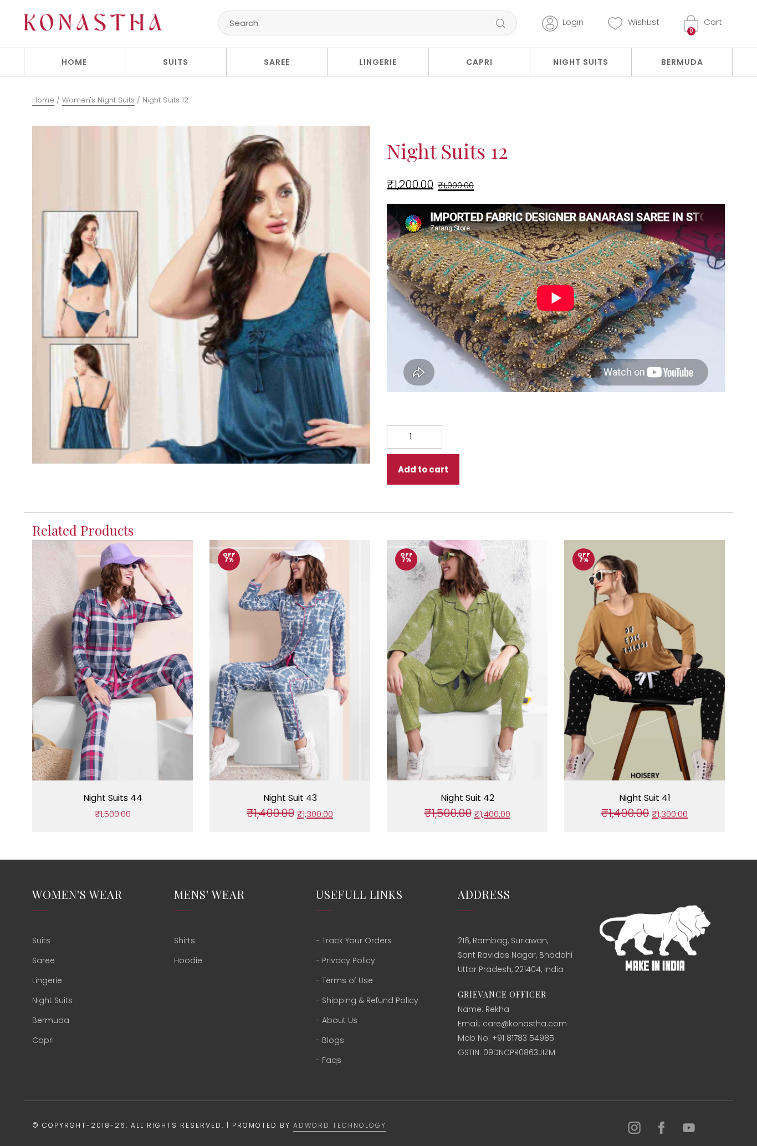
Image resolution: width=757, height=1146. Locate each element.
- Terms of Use (344, 980)
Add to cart (423, 469)
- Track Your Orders (354, 940)
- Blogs (330, 1040)
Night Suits (580, 62)
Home (74, 62)
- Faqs (328, 1060)
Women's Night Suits (98, 100)
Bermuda (682, 62)
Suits (175, 62)
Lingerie (378, 62)
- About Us (336, 1020)
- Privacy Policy (345, 960)
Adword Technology (339, 1125)
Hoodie (188, 960)
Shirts (184, 940)
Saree (277, 62)
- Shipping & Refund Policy (367, 1000)
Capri (479, 62)
